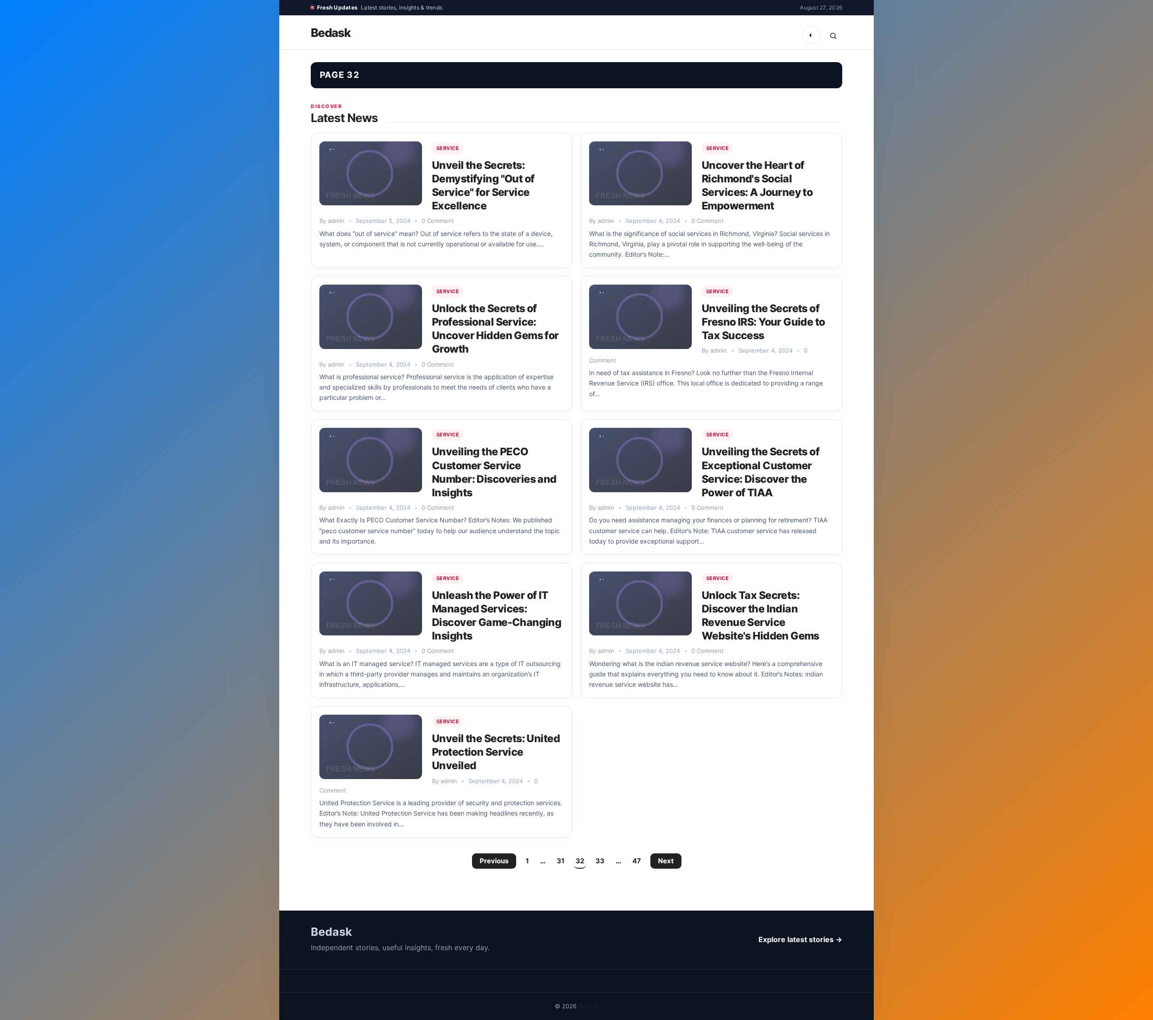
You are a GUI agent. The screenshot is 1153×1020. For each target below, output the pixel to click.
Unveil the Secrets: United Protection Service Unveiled (496, 752)
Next (666, 861)
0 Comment (438, 220)
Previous (494, 861)
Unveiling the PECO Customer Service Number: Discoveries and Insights (494, 472)
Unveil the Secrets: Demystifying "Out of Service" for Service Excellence (483, 185)
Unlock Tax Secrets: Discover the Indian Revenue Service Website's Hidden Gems (760, 615)
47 (636, 861)
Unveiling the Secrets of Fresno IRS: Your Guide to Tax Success (763, 322)
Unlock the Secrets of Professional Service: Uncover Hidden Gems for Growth (495, 328)
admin (336, 220)
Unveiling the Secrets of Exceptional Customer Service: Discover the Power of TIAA (760, 472)
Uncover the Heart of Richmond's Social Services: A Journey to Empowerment (757, 185)
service (447, 148)
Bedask (330, 33)
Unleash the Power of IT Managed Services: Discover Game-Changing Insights (496, 615)
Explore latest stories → (800, 939)
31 (560, 861)
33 (599, 861)
